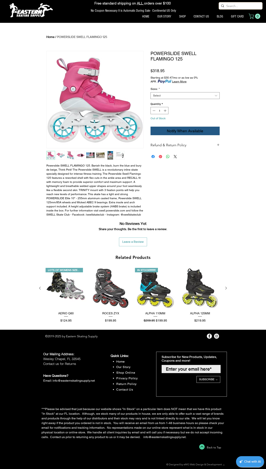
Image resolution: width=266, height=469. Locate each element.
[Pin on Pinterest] (160, 156)
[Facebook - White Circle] (209, 336)
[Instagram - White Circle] (216, 336)
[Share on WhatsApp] (168, 156)
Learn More (179, 81)
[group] (133, 297)
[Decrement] (153, 110)
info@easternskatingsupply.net (74, 380)
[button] (255, 16)
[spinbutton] (159, 110)
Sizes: (155, 88)
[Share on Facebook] (153, 156)
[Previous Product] (40, 288)
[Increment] (165, 110)
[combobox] (185, 95)
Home (50, 37)
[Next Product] (226, 288)
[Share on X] (175, 156)
